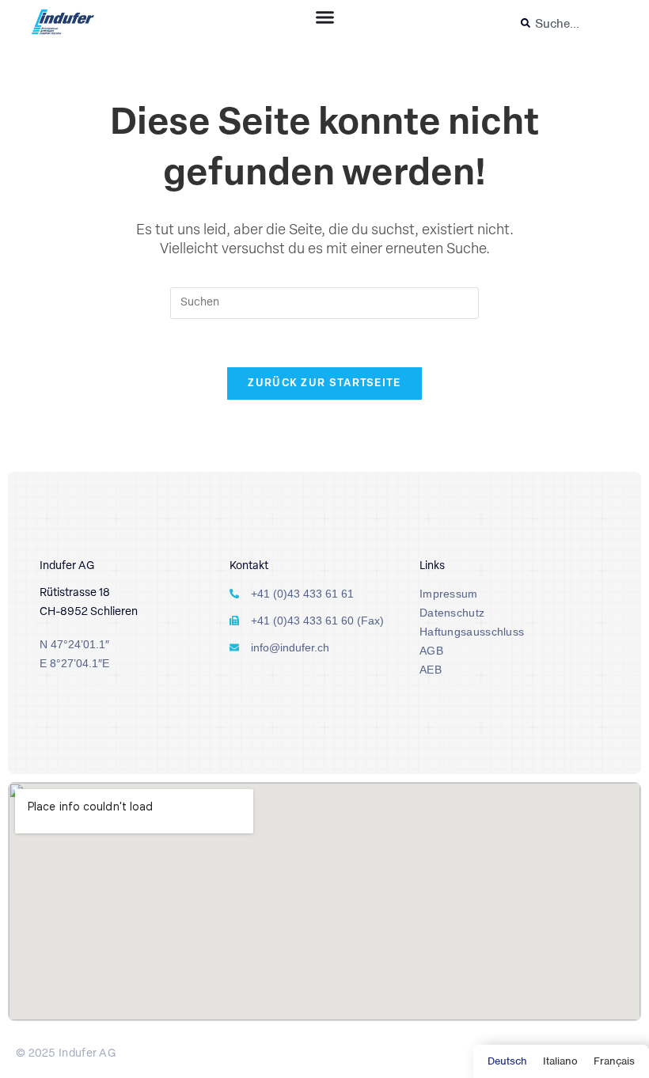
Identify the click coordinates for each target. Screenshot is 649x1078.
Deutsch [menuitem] (507, 1061)
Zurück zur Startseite (324, 383)
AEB (430, 669)
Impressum (448, 593)
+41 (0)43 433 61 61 (302, 593)
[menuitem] (507, 1061)
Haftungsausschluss (471, 631)
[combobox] (565, 24)
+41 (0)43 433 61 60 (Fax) (317, 620)
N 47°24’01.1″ (74, 644)
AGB (431, 650)
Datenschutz (451, 612)
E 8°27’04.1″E (74, 663)
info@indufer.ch (290, 647)
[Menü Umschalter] (325, 17)
